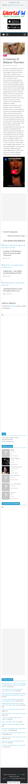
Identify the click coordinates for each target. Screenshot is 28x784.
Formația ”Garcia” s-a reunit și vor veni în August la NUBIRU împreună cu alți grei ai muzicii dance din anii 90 (14, 685)
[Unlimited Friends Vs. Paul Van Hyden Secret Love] (14, 283)
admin (16, 65)
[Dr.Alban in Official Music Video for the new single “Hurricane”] (14, 245)
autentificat (13, 306)
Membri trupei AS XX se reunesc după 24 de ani (13, 732)
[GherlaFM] (3, 34)
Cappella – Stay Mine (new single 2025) (11, 724)
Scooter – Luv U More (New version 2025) (12, 709)
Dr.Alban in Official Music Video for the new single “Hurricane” (12, 253)
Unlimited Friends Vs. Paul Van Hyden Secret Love (12, 290)
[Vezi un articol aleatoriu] (24, 34)
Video (5, 55)
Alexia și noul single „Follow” (9, 722)
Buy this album (14, 456)
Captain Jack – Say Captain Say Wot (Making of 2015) (12, 272)
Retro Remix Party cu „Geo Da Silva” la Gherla (13, 713)
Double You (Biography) (11, 232)
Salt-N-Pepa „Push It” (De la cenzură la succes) (13, 737)
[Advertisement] (14, 207)
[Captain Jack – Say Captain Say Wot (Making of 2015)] (14, 265)
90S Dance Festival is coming (16, 236)
